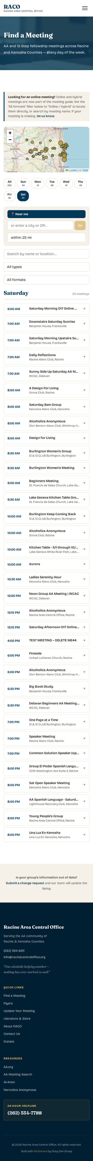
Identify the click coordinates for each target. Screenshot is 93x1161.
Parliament (40, 1151)
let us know (45, 116)
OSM (85, 170)
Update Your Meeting (19, 1011)
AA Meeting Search (18, 1074)
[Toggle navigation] (84, 8)
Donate (9, 1041)
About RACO (13, 1026)
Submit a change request (25, 883)
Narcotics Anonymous (20, 1090)
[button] (10, 133)
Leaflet (72, 170)
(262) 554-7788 (24, 1113)
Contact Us (12, 1034)
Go (80, 225)
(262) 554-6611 (14, 951)
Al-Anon (9, 1082)
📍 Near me (19, 214)
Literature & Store (17, 1019)
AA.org (8, 1067)
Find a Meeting (14, 996)
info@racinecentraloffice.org (24, 957)
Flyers (8, 1003)
